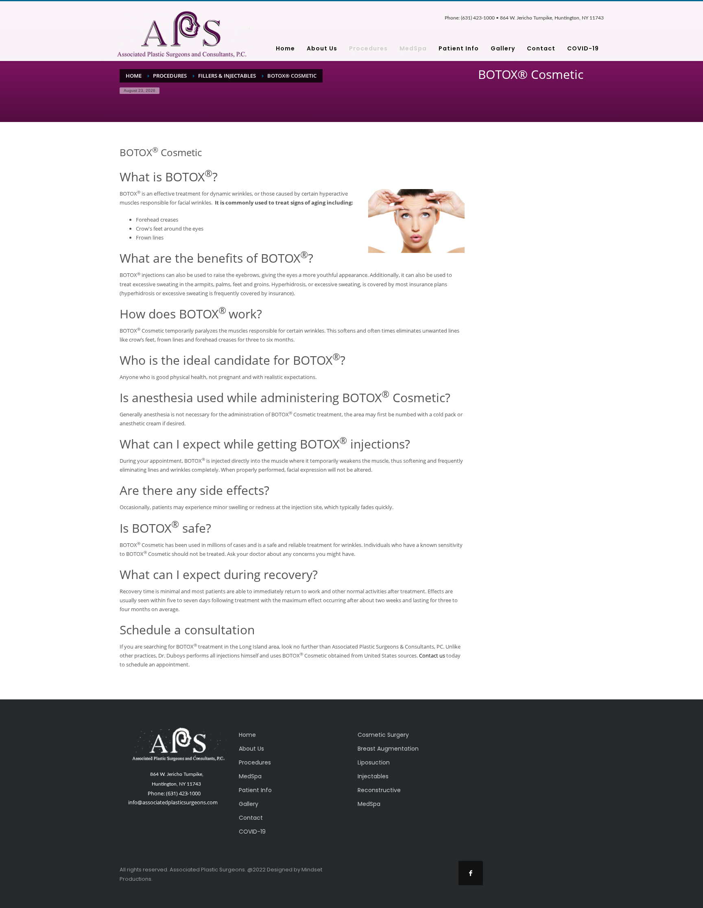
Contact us (432, 655)
